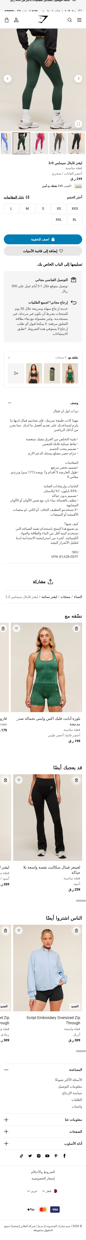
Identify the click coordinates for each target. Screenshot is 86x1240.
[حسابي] (16, 20)
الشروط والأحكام (43, 1172)
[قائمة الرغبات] (16, 628)
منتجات (65, 597)
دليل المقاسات (14, 197)
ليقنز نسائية (49, 597)
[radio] (76, 143)
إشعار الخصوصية (43, 1178)
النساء (78, 597)
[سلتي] (7, 19)
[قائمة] (79, 20)
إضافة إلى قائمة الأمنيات (40, 251)
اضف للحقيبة (40, 239)
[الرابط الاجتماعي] (64, 1156)
